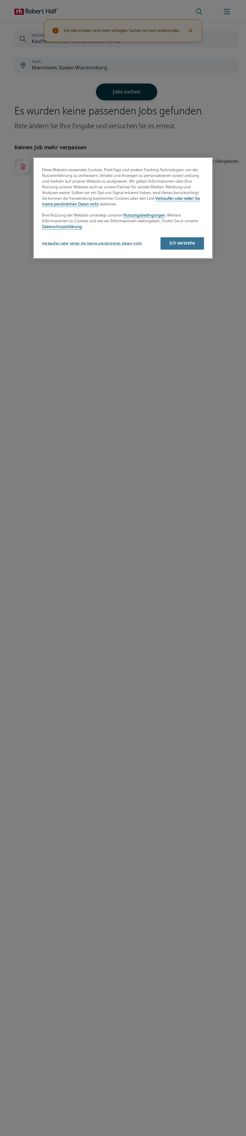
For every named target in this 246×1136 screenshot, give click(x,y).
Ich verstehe (182, 243)
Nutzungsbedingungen (144, 215)
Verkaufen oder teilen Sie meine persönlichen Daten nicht (92, 243)
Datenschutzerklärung (62, 227)
